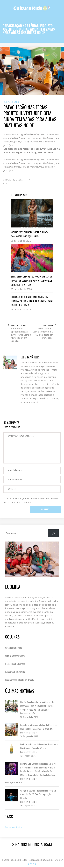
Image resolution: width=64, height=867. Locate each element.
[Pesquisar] (53, 533)
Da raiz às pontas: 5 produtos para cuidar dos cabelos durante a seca (39, 746)
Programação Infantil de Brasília (19, 680)
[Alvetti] (32, 863)
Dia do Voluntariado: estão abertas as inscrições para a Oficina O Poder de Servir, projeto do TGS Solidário (37, 705)
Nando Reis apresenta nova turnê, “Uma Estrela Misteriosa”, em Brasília (21, 334)
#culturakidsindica (13, 827)
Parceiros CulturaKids (15, 672)
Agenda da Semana (13, 647)
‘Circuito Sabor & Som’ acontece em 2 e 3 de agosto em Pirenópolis (43, 333)
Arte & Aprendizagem (15, 655)
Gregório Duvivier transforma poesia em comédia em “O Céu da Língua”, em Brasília (38, 794)
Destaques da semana (15, 663)
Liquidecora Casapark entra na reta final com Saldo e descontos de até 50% (38, 727)
